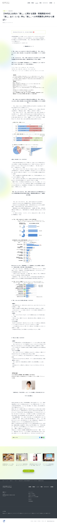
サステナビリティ (46, 486)
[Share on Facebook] (39, 437)
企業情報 (29, 486)
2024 (15, 480)
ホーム (3, 480)
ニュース (7, 480)
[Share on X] (41, 437)
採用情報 (51, 486)
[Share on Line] (43, 437)
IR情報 (41, 486)
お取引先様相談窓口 (30, 501)
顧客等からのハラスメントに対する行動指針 (33, 496)
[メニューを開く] (54, 3)
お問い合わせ (29, 499)
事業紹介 (34, 486)
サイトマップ (29, 498)
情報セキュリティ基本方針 (31, 493)
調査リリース (11, 480)
